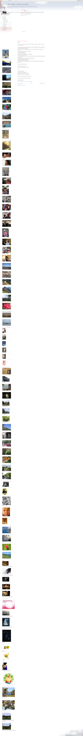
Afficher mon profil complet (26, 14)
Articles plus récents (20, 83)
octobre (5, 20)
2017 (4, 16)
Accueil (31, 83)
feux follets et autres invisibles (18, 4)
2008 (4, 30)
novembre (5, 19)
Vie (19, 42)
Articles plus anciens (42, 83)
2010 (4, 17)
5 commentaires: (30, 81)
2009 (4, 18)
